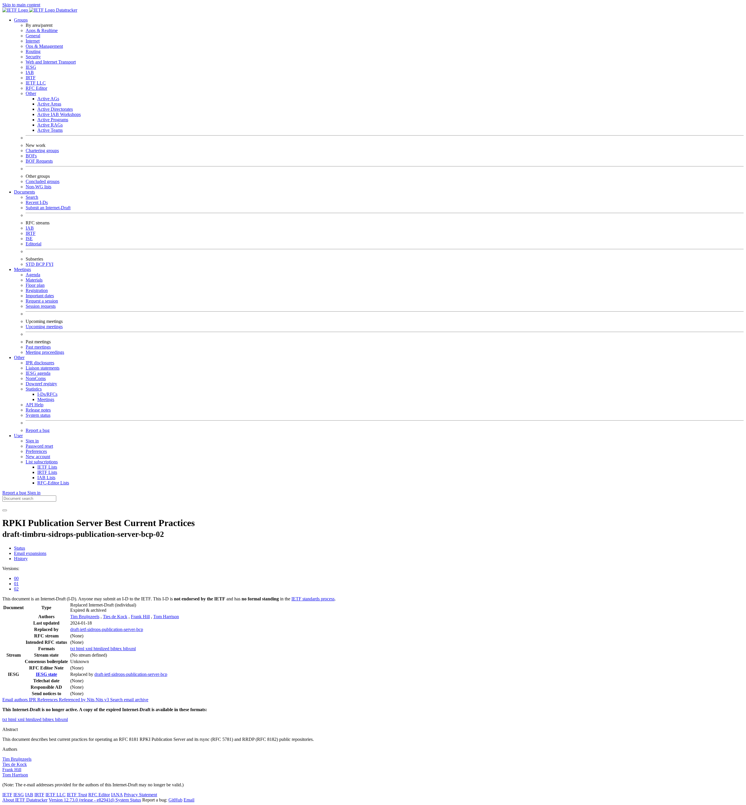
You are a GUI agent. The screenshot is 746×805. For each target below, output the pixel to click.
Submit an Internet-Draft (48, 207)
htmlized (102, 648)
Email (189, 799)
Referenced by (73, 699)
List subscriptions (42, 461)
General (33, 35)
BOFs (31, 155)
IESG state (46, 674)
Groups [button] (21, 19)
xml (89, 648)
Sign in (32, 440)
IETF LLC (36, 82)
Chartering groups (42, 150)
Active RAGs (50, 124)
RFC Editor (36, 88)
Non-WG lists (38, 186)
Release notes (38, 409)
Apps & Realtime (42, 30)
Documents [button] (24, 191)
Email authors (15, 699)
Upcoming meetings (44, 326)
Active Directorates (55, 109)
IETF (7, 794)
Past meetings (38, 347)
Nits (91, 699)
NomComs (36, 378)
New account (38, 456)
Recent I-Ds (37, 202)
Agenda (33, 274)
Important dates (40, 295)
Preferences (36, 451)
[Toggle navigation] (4, 510)
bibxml (129, 648)
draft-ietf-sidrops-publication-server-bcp (106, 629)
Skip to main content (21, 4)
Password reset (39, 446)
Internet (33, 40)
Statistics (34, 388)
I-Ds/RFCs (47, 394)
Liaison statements (42, 367)
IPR (33, 699)
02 (16, 588)
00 (16, 578)
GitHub (175, 799)
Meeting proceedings (45, 352)
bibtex (116, 648)
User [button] (18, 435)
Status (19, 548)
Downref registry (41, 383)
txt (73, 648)
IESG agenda (38, 373)
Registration (37, 290)
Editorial (33, 243)
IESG (31, 67)
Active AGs (48, 98)
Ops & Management (44, 46)
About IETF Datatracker (24, 799)
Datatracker (66, 10)
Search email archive (129, 699)
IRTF (31, 77)
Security (33, 56)
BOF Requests (39, 161)
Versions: (10, 568)
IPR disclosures (40, 362)
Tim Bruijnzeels (84, 616)
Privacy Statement (140, 794)
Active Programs (52, 119)
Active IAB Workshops (59, 114)
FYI (49, 264)
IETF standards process (313, 598)
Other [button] (19, 357)
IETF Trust (77, 794)
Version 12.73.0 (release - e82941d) (82, 799)
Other (31, 93)
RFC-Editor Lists (53, 482)
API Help (34, 404)
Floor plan (35, 285)
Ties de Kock (115, 616)
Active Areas (49, 103)
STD (31, 264)
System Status (128, 799)
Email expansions (30, 553)
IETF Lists (47, 467)
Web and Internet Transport (51, 61)
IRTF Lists (47, 472)
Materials (34, 279)
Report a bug (38, 430)
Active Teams (50, 130)
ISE (29, 238)
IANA (117, 794)
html (80, 648)
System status (38, 415)
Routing (33, 51)
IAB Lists (46, 477)
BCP (41, 264)
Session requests (41, 306)
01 (16, 583)
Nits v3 (103, 699)
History (21, 558)
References (48, 699)
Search (32, 197)
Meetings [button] (22, 269)
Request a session (42, 300)
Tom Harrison (166, 616)
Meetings (45, 399)
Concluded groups (42, 181)
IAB (30, 72)
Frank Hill (140, 616)
